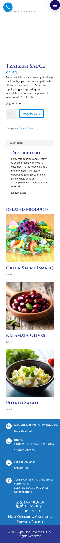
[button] (55, 5)
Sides (16, 11)
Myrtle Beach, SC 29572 (31, 488)
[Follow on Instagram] (26, 511)
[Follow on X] (33, 511)
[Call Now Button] (7, 7)
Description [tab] (16, 142)
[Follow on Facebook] (20, 511)
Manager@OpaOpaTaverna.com (36, 425)
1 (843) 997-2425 (25, 462)
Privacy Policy (30, 521)
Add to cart (31, 113)
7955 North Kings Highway (33, 480)
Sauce (22, 128)
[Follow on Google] (40, 511)
